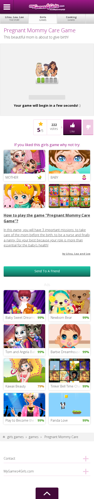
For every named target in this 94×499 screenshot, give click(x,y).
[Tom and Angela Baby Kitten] (24, 336)
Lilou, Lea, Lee (14, 18)
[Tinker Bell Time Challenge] (69, 370)
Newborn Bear (61, 317)
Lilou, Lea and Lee (78, 253)
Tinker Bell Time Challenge (70, 386)
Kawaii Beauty (15, 386)
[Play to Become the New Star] (24, 404)
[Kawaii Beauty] (24, 370)
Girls (42, 18)
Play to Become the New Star (25, 420)
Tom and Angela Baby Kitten (25, 352)
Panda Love (59, 420)
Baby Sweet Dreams (20, 317)
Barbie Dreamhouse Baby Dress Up (70, 352)
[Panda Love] (69, 404)
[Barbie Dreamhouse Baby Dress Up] (69, 336)
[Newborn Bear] (69, 301)
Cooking (71, 18)
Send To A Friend (47, 271)
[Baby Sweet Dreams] (24, 301)
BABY (54, 177)
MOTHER (11, 177)
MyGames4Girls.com (47, 7)
